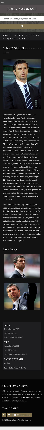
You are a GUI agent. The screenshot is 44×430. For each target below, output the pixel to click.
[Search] (22, 26)
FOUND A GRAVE (22, 9)
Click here (5, 401)
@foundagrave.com (23, 415)
